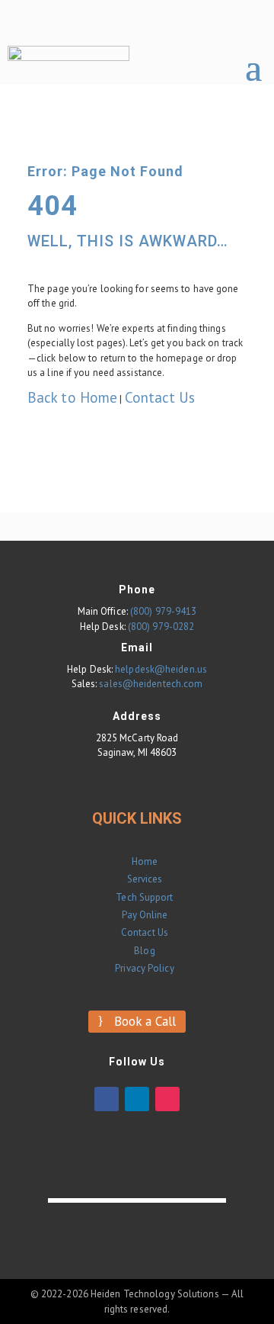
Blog (144, 950)
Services (145, 878)
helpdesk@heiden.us (161, 669)
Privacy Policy (144, 968)
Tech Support (144, 897)
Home (145, 861)
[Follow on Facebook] (106, 1099)
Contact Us (160, 397)
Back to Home (72, 397)
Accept (197, 1298)
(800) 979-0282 (161, 626)
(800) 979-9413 (163, 611)
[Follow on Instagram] (167, 1099)
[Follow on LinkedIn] (137, 1099)
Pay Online (145, 914)
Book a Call (145, 1021)
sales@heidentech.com (150, 683)
